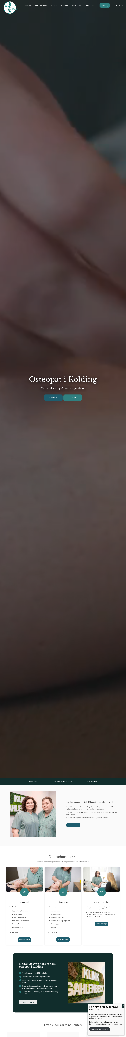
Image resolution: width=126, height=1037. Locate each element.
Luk (123, 1005)
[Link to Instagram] (119, 5)
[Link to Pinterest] (122, 5)
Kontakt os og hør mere (99, 1029)
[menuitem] (28, 5)
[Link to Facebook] (116, 5)
